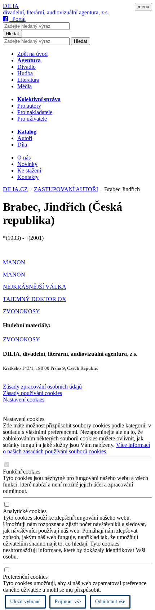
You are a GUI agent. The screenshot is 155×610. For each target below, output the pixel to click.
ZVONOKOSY (21, 311)
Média (24, 86)
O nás (24, 157)
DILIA (11, 6)
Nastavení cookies (23, 399)
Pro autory (29, 106)
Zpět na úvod (32, 54)
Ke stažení (29, 170)
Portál (17, 19)
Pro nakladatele (34, 112)
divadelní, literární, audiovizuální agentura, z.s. (56, 12)
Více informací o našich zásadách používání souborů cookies (76, 448)
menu (143, 6)
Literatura (28, 80)
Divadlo (26, 67)
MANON (14, 262)
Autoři (24, 138)
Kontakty (28, 177)
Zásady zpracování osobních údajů (42, 387)
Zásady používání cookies (32, 393)
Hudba (25, 73)
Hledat (12, 33)
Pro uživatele (32, 119)
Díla (22, 145)
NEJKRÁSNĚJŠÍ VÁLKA (34, 287)
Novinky (27, 164)
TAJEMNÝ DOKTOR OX (34, 299)
